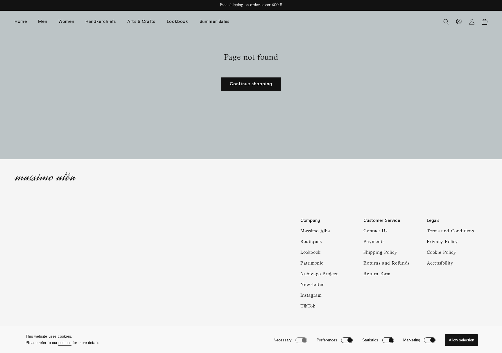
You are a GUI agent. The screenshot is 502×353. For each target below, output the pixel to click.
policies (64, 343)
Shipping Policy (380, 253)
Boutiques (311, 242)
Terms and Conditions (450, 231)
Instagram (310, 296)
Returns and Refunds (386, 263)
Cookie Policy (441, 253)
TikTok (307, 306)
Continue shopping (251, 84)
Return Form (376, 274)
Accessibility (440, 263)
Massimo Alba (315, 231)
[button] (45, 21)
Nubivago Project (319, 274)
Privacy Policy (442, 242)
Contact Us (375, 231)
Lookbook (310, 253)
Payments (373, 242)
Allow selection (461, 340)
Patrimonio (312, 263)
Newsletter (312, 285)
